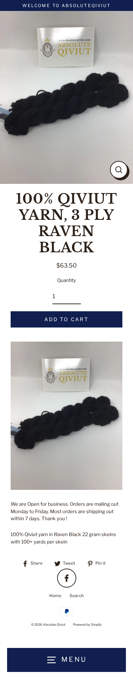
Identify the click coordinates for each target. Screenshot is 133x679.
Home (55, 595)
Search (77, 595)
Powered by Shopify (87, 624)
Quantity (66, 280)
